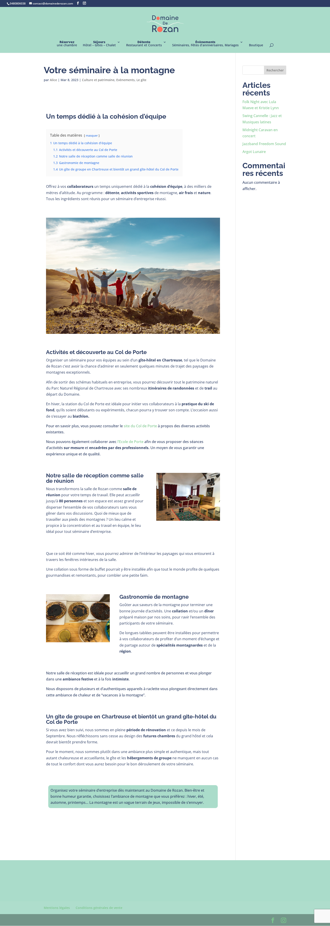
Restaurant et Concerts (144, 43)
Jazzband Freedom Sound (264, 143)
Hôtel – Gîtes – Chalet (99, 43)
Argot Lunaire (254, 151)
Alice (53, 80)
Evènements (125, 80)
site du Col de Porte (140, 425)
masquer (92, 135)
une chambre (67, 43)
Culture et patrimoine (98, 80)
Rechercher (275, 70)
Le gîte (141, 80)
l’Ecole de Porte (130, 441)
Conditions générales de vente (99, 908)
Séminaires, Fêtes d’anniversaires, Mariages (205, 43)
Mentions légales (57, 908)
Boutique (256, 45)
